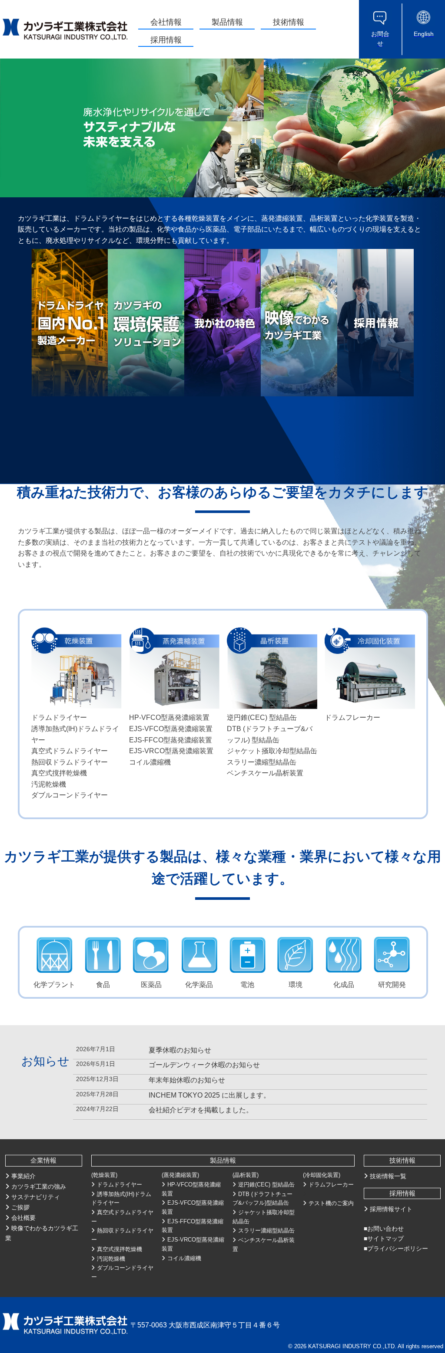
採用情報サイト (391, 1209)
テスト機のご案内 (331, 1203)
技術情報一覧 (388, 1176)
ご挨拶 (20, 1207)
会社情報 (166, 21)
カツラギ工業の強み (38, 1186)
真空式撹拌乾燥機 (119, 1249)
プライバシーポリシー (397, 1248)
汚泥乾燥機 (111, 1258)
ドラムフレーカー (331, 1184)
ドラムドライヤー (119, 1184)
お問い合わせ (385, 1228)
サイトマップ (385, 1238)
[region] (222, 128)
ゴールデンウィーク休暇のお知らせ (204, 1065)
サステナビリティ (35, 1196)
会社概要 (23, 1217)
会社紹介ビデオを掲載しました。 (201, 1110)
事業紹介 (23, 1176)
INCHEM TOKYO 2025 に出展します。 (209, 1095)
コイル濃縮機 (184, 1258)
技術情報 (288, 21)
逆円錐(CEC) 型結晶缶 (266, 1184)
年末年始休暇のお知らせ (187, 1080)
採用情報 (166, 39)
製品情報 (227, 21)
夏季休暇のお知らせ (180, 1050)
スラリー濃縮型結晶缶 (266, 1230)
